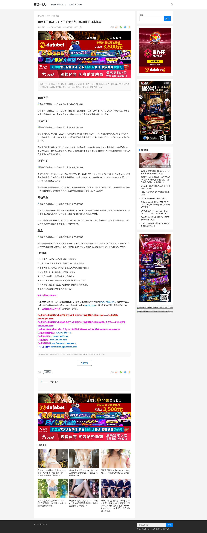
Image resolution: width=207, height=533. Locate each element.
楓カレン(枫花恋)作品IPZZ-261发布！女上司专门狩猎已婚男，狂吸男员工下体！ (155, 204)
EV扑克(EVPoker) (49, 295)
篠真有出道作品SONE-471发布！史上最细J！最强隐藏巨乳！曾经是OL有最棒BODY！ (83, 472)
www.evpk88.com (63, 333)
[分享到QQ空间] (129, 27)
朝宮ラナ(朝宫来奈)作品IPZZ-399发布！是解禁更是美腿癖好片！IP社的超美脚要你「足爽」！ (83, 503)
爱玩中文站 (40, 4)
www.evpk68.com (60, 336)
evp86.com (90, 305)
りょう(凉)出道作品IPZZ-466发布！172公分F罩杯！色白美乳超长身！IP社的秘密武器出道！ (52, 503)
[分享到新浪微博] (116, 27)
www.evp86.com (107, 302)
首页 (48, 16)
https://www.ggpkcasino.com (64, 347)
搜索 (141, 15)
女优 (153, 529)
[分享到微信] (120, 27)
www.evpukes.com (58, 340)
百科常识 (55, 16)
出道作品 (159, 529)
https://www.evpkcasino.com (63, 343)
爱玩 (43, 27)
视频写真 (47, 372)
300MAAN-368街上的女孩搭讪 (154, 198)
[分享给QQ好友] (125, 27)
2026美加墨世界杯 (58, 4)
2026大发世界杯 (75, 4)
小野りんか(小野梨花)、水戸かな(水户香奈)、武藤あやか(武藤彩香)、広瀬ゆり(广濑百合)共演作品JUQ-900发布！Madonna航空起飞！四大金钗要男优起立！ (115, 506)
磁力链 (144, 529)
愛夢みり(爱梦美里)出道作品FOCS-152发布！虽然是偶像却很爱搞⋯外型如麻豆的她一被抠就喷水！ (155, 179)
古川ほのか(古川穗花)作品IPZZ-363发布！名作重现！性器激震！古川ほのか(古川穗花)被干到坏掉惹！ (52, 472)
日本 (149, 529)
